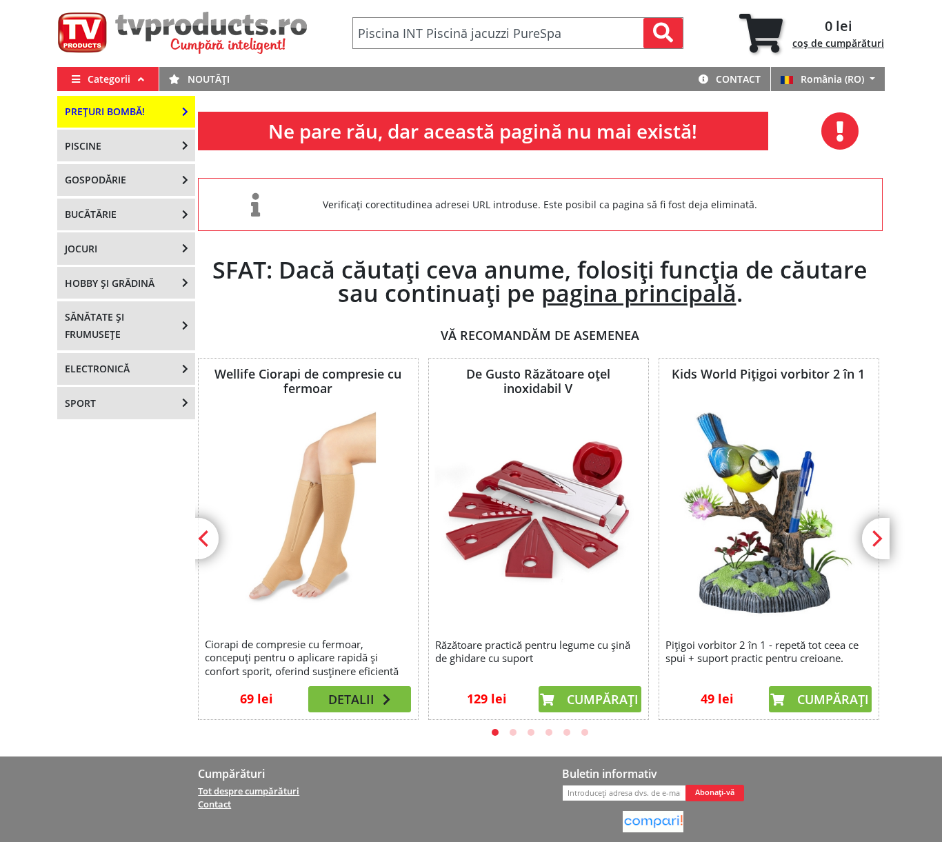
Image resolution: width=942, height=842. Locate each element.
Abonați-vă (714, 792)
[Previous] (205, 538)
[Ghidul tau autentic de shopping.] (653, 820)
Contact (737, 79)
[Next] (876, 538)
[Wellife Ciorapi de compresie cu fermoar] (307, 513)
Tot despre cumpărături (248, 791)
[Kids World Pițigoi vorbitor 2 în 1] (768, 514)
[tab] (812, 33)
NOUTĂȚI (207, 79)
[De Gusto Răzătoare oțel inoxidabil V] (538, 514)
